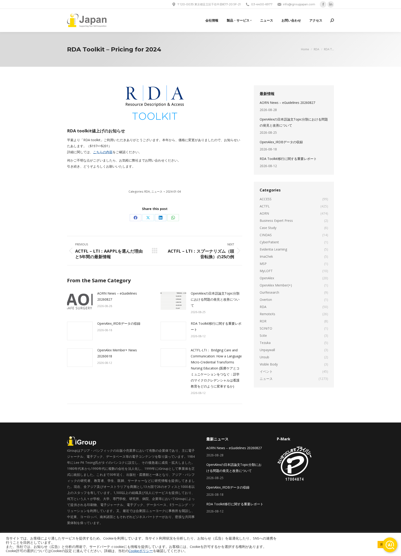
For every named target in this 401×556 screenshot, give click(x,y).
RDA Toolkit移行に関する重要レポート (216, 326)
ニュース (156, 192)
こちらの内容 (103, 152)
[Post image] (80, 301)
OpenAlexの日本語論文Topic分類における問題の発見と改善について (215, 299)
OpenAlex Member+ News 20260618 (117, 353)
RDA (147, 192)
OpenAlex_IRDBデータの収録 (118, 323)
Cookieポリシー (141, 550)
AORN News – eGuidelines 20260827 (117, 296)
